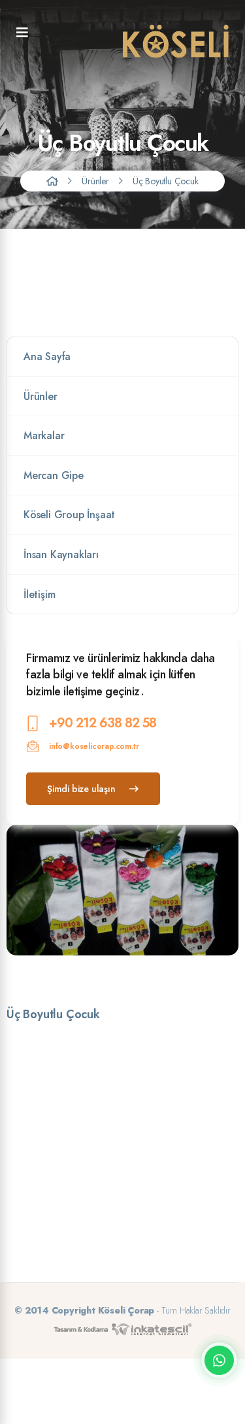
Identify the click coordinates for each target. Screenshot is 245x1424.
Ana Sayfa (47, 356)
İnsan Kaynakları (61, 554)
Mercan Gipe (54, 475)
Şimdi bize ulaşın (81, 788)
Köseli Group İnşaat (69, 514)
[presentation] (114, 973)
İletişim (39, 594)
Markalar (44, 435)
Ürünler (95, 181)
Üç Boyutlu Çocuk (166, 181)
